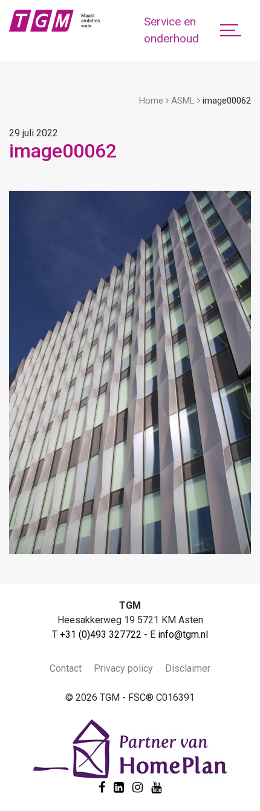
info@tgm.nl (183, 634)
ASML (183, 100)
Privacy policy (123, 668)
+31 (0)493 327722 (100, 634)
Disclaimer (187, 668)
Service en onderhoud (171, 30)
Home (151, 100)
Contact (66, 668)
